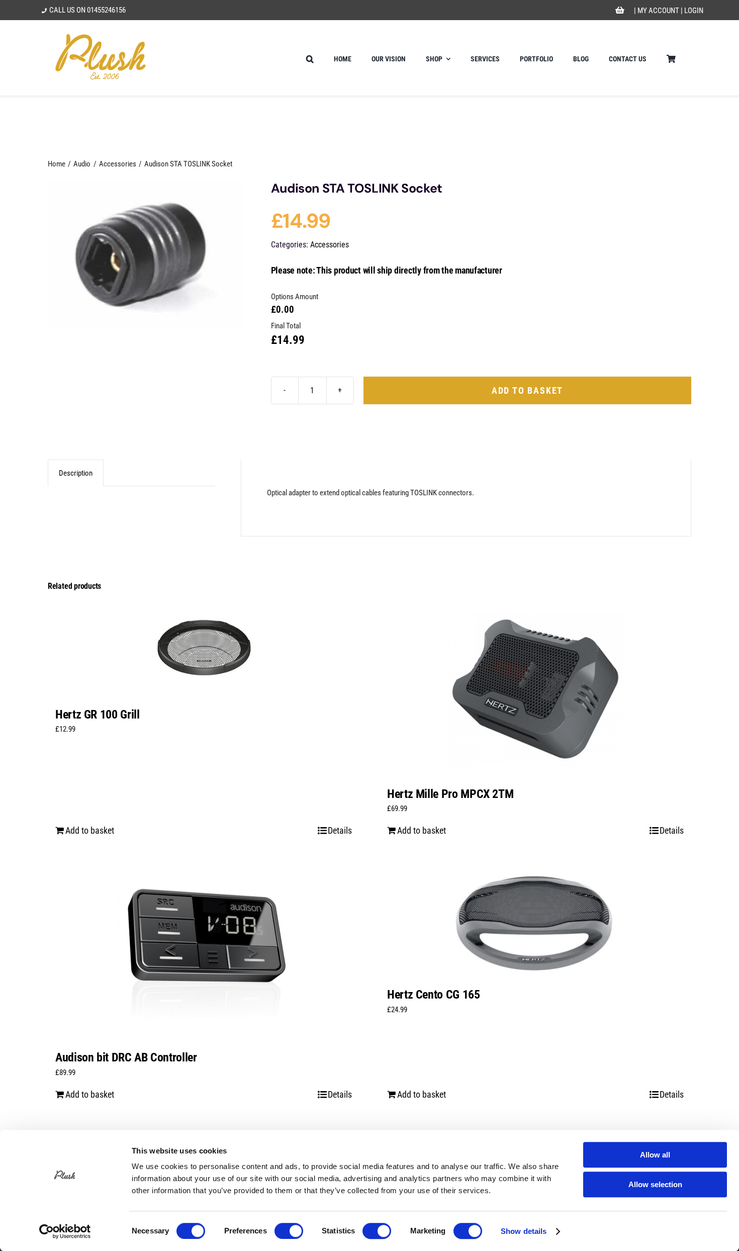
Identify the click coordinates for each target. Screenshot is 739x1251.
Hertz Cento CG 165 (433, 995)
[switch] (288, 1231)
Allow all (655, 1154)
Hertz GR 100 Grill (97, 714)
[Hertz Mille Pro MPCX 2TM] (535, 689)
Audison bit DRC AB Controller (126, 1057)
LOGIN (693, 10)
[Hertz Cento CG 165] (535, 921)
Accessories (329, 244)
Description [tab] (76, 473)
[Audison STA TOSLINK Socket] (146, 255)
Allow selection (655, 1184)
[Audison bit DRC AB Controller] (203, 953)
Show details (523, 1231)
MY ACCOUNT (658, 10)
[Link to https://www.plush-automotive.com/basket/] (620, 11)
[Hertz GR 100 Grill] (203, 649)
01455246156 (106, 10)
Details (340, 830)
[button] (310, 58)
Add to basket (527, 390)
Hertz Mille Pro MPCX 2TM (450, 794)
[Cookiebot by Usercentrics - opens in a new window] (65, 1231)
